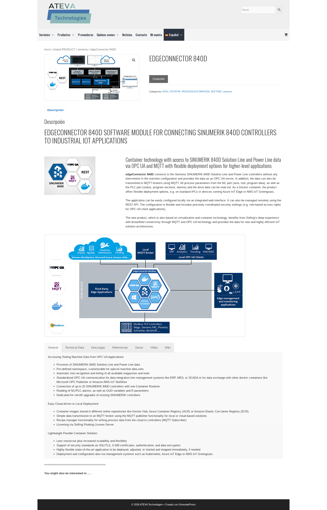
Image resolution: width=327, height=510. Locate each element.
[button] (134, 60)
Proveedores (85, 35)
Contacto (141, 35)
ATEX (165, 91)
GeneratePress (187, 504)
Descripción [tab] (55, 110)
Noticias (127, 35)
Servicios (44, 35)
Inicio (47, 49)
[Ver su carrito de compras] (286, 35)
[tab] (52, 347)
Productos (64, 35)
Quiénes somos (106, 35)
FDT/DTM (175, 91)
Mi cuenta (156, 35)
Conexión (159, 79)
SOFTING (216, 91)
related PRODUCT (64, 49)
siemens (83, 49)
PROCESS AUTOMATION (195, 91)
